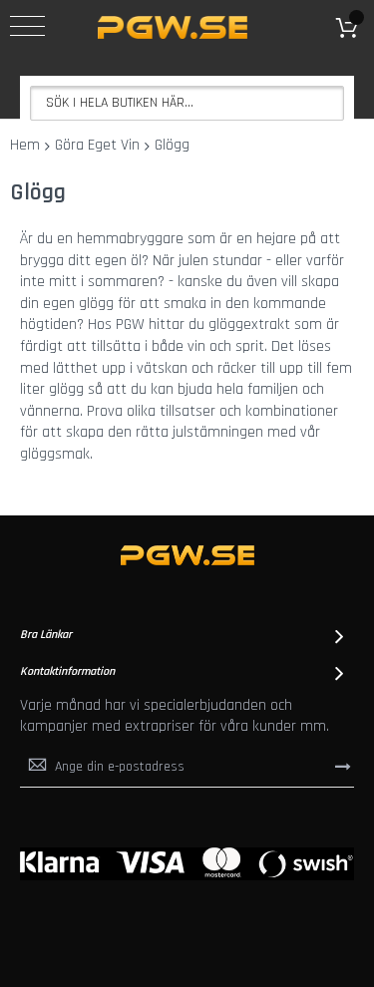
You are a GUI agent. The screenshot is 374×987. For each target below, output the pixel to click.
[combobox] (187, 103)
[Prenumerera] (343, 767)
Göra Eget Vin (97, 145)
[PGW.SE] (172, 27)
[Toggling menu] (27, 26)
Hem (25, 145)
